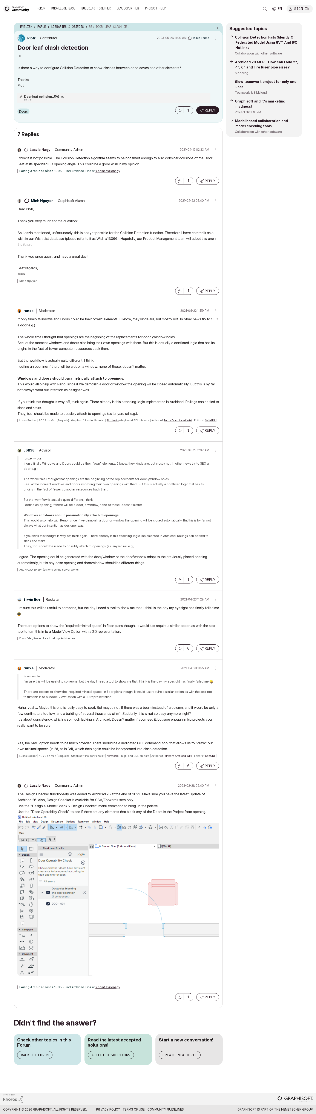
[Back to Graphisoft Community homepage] (17, 8)
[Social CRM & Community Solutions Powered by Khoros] (13, 1098)
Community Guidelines (165, 1109)
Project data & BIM (248, 112)
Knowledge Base (63, 8)
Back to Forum (35, 1055)
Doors (23, 111)
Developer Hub (128, 8)
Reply (210, 110)
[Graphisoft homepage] (295, 1099)
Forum (41, 8)
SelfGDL (210, 420)
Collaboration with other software (258, 53)
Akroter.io (113, 420)
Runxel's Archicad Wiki (178, 420)
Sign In (301, 8)
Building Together (96, 8)
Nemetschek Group (297, 1109)
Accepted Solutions (111, 1055)
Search (265, 9)
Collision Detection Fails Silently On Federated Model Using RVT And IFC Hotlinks (266, 42)
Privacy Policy (108, 1109)
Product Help (155, 8)
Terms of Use (134, 1109)
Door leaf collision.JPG (41, 96)
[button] (179, 110)
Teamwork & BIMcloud (251, 92)
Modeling (241, 73)
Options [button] (216, 27)
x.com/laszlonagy (107, 171)
